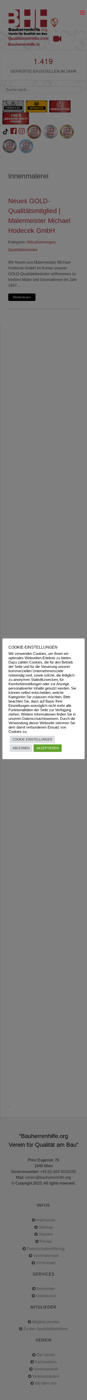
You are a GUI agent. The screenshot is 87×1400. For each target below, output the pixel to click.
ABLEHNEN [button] (21, 748)
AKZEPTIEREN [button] (47, 748)
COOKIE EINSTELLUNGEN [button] (32, 739)
